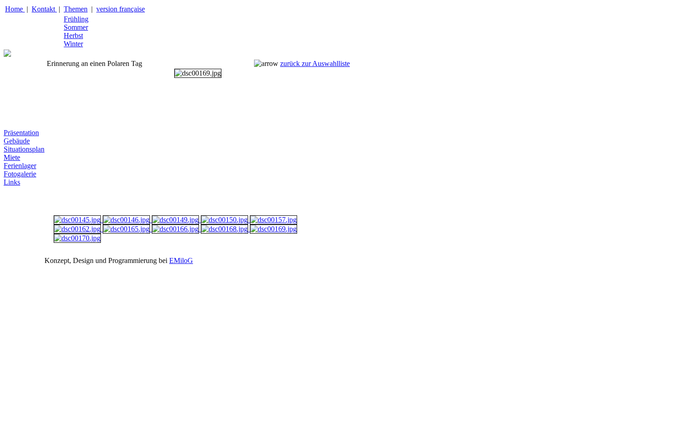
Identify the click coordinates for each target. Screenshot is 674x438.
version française (120, 9)
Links (12, 182)
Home (15, 9)
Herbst (73, 35)
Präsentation (21, 133)
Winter (73, 44)
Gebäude (17, 141)
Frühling (76, 19)
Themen (76, 9)
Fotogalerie (20, 174)
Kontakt (44, 9)
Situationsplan (24, 149)
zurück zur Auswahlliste (315, 63)
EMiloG (181, 260)
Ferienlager (20, 166)
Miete (12, 157)
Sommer (76, 27)
